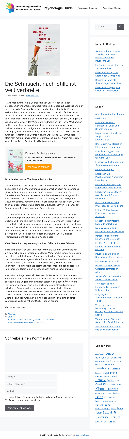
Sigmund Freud (107, 417)
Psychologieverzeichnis (107, 261)
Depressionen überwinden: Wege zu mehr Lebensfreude (109, 136)
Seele (120, 408)
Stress (104, 421)
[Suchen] (120, 27)
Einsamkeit (103, 365)
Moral (106, 398)
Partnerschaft (103, 404)
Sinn (97, 421)
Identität (119, 384)
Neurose (112, 401)
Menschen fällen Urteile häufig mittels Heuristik (27, 322)
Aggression (100, 354)
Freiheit (98, 376)
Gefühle (100, 380)
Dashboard (101, 118)
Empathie (116, 369)
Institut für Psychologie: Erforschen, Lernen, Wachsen (107, 213)
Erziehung (111, 372)
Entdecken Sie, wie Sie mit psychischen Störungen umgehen (108, 195)
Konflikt (109, 393)
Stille (10, 317)
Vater (114, 422)
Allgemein (12, 314)
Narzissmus (101, 401)
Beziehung (116, 357)
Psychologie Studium (112, 8)
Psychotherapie (102, 408)
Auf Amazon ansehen (38, 167)
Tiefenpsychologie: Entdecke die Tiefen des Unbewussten (107, 286)
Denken (105, 361)
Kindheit (112, 389)
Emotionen (103, 368)
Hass (112, 384)
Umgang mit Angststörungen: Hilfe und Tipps (108, 297)
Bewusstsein (102, 357)
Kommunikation (100, 393)
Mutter (112, 397)
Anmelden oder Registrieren (109, 114)
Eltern (111, 364)
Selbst (98, 412)
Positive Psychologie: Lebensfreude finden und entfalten (108, 246)
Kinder (101, 388)
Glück (106, 384)
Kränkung (117, 393)
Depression (115, 361)
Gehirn (110, 380)
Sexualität (109, 412)
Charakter (98, 361)
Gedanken (106, 376)
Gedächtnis (114, 376)
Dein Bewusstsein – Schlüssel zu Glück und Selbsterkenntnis (107, 125)
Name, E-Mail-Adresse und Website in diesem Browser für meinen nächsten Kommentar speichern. (41, 399)
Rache (113, 408)
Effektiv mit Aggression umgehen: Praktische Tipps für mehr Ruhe (109, 154)
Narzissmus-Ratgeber (88, 8)
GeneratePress (82, 435)
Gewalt (99, 384)
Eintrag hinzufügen (104, 169)
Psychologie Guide (58, 8)
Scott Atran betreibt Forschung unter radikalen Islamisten (32, 319)
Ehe (96, 365)
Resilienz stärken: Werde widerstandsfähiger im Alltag (107, 268)
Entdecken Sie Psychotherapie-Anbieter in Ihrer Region (109, 177)
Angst (110, 353)
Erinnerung (99, 373)
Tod (110, 422)
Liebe (99, 397)
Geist (117, 380)
